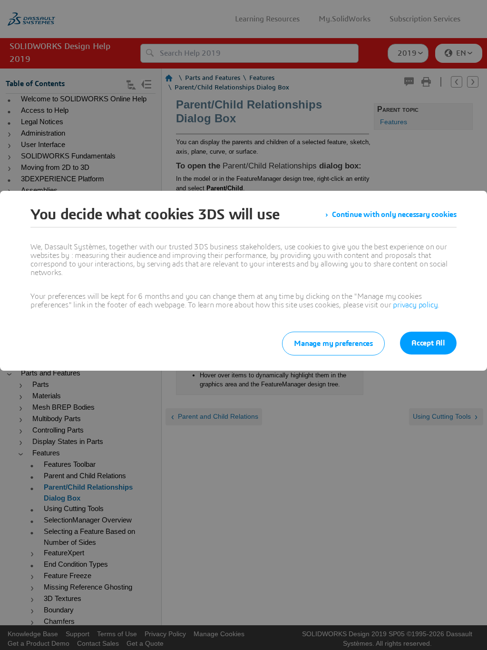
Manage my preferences (333, 343)
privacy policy (415, 305)
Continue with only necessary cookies (394, 214)
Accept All (428, 343)
